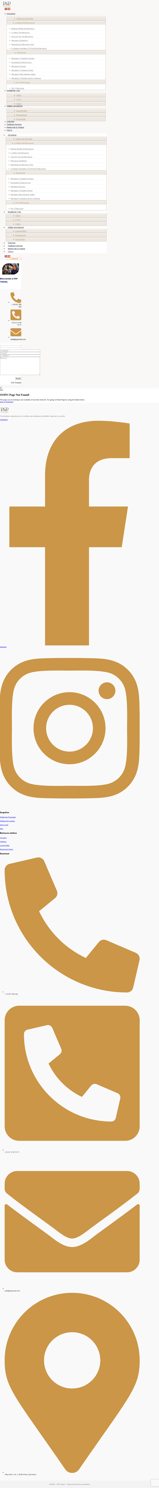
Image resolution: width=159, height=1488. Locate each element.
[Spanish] (9, 9)
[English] (6, 9)
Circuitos (12, 135)
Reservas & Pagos (16, 248)
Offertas (3, 842)
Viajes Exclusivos (16, 227)
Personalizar (21, 115)
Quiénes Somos (15, 245)
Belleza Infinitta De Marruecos (22, 29)
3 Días (18, 95)
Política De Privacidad (8, 817)
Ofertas (11, 243)
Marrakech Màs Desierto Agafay (23, 74)
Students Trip (14, 212)
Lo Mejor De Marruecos (20, 33)
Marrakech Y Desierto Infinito (22, 70)
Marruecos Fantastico (19, 40)
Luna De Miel (21, 111)
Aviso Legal (4, 825)
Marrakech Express (18, 66)
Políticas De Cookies (7, 821)
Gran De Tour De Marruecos (22, 36)
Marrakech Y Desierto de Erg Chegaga (26, 78)
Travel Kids (21, 119)
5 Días (18, 104)
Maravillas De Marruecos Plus (22, 44)
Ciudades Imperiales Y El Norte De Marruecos (29, 48)
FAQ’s (10, 251)
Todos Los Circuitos (24, 19)
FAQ (1, 829)
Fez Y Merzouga (17, 88)
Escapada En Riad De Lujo (21, 62)
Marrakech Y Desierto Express (22, 58)
